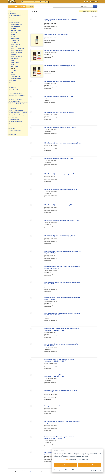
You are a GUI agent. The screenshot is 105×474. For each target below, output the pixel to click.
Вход (41, 1)
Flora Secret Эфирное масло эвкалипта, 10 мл (60, 127)
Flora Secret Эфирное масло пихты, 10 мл (58, 158)
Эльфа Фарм (14, 42)
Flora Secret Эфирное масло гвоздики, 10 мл (59, 112)
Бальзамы (13, 54)
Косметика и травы (18, 22)
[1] (95, 6)
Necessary (73, 459)
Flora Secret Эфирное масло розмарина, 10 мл (60, 174)
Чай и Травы (14, 66)
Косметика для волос (16, 56)
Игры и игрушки (17, 117)
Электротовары (18, 18)
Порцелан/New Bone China (17, 103)
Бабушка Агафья (15, 26)
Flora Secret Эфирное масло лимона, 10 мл (59, 205)
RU (46, 1)
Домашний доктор (15, 38)
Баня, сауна (18, 20)
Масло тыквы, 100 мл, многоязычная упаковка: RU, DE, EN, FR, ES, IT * (62, 283)
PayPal (35, 1)
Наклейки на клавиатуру (15, 126)
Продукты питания (16, 78)
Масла (13, 68)
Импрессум (29, 471)
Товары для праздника (15, 99)
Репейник (13, 28)
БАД (12, 72)
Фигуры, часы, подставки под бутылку (17, 96)
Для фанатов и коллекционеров (17, 90)
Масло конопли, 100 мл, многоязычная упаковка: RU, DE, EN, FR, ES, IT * (62, 252)
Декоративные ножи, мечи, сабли (17, 112)
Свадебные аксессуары (15, 123)
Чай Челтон (12, 80)
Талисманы (12, 87)
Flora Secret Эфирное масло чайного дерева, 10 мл (61, 50)
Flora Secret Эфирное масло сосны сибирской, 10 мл (62, 143)
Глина (12, 64)
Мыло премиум (15, 62)
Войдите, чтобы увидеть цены (88, 11)
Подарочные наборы (16, 24)
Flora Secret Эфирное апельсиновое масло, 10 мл (61, 220)
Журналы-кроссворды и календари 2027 (15, 12)
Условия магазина (36, 471)
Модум (13, 36)
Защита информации (47, 471)
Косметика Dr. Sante (16, 44)
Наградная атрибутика (17, 93)
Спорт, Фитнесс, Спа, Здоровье (17, 115)
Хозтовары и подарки (18, 6)
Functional (85, 459)
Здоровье (13, 70)
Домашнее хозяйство (18, 15)
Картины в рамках (14, 119)
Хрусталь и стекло (17, 106)
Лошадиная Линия (16, 30)
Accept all (90, 464)
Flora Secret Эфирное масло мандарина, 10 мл (60, 66)
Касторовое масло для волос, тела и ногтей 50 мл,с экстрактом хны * (62, 422)
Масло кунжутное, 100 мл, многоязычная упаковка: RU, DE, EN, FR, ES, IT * (62, 267)
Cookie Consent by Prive (95, 470)
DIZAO (13, 34)
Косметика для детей (16, 52)
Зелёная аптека (15, 40)
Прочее (13, 74)
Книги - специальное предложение (14, 131)
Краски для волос (14, 82)
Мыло (12, 60)
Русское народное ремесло (17, 110)
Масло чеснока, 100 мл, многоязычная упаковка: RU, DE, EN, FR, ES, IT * (62, 298)
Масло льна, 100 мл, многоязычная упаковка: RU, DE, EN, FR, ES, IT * (61, 345)
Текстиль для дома (17, 101)
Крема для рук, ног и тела (17, 50)
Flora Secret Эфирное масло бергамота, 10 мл (60, 81)
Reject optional (65, 464)
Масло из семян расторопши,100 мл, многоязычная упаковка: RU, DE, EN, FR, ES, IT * (62, 329)
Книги (32, 6)
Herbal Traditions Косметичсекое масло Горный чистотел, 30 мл (60, 391)
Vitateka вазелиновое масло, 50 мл (56, 35)
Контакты (30, 1)
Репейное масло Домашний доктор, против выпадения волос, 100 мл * (59, 437)
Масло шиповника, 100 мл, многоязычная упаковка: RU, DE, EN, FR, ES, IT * (62, 314)
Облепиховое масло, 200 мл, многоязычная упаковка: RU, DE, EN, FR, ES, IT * (59, 375)
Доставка (24, 1)
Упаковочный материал (15, 121)
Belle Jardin (14, 32)
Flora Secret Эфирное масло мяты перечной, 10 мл (61, 189)
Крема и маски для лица (17, 48)
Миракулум (14, 46)
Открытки (11, 128)
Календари (12, 134)
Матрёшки (17, 108)
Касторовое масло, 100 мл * (53, 406)
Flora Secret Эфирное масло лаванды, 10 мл (59, 236)
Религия (18, 85)
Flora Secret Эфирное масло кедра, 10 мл (58, 97)
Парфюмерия (14, 58)
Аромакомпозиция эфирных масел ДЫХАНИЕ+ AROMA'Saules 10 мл (60, 20)
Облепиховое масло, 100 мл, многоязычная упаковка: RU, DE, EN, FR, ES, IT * (59, 360)
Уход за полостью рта (16, 76)
